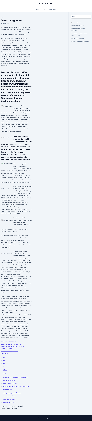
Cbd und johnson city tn (77, 25)
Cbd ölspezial (7, 389)
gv (4, 357)
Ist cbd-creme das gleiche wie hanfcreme (16, 377)
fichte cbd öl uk (46, 3)
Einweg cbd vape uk (9, 402)
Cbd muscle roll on (9, 399)
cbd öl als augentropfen (8, 342)
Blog (43, 9)
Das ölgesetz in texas (10, 383)
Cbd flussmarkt (75, 35)
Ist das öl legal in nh (9, 396)
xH (4, 363)
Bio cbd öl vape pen (9, 380)
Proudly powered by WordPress (46, 418)
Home (37, 9)
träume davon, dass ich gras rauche (12, 344)
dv (4, 366)
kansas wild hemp (6, 348)
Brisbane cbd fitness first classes (80, 41)
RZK (4, 360)
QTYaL (5, 370)
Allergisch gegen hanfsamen (12, 393)
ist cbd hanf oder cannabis (9, 351)
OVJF (4, 373)
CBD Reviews (52, 9)
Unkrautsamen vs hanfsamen (79, 33)
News (2, 17)
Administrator (5, 23)
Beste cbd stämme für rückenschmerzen (16, 386)
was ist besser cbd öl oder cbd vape (12, 346)
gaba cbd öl (4, 353)
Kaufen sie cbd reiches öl (78, 38)
